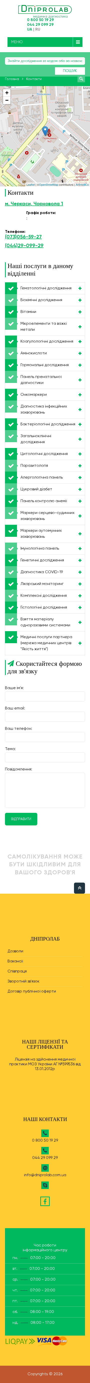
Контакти (34, 79)
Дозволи (15, 951)
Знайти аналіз (81, 78)
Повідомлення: (18, 769)
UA (29, 30)
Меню (17, 42)
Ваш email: (15, 708)
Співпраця (17, 971)
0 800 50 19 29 (40, 20)
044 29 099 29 (40, 25)
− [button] (6, 100)
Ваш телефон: (18, 729)
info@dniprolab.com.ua (45, 1175)
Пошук (70, 71)
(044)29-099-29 (24, 245)
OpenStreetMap (48, 184)
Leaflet (30, 184)
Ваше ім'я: (14, 688)
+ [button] (6, 93)
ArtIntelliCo (82, 184)
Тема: (10, 749)
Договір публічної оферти (32, 992)
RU (37, 30)
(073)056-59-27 (23, 237)
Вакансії (15, 961)
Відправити (21, 819)
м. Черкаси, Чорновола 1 (34, 204)
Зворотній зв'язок (24, 981)
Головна (12, 79)
